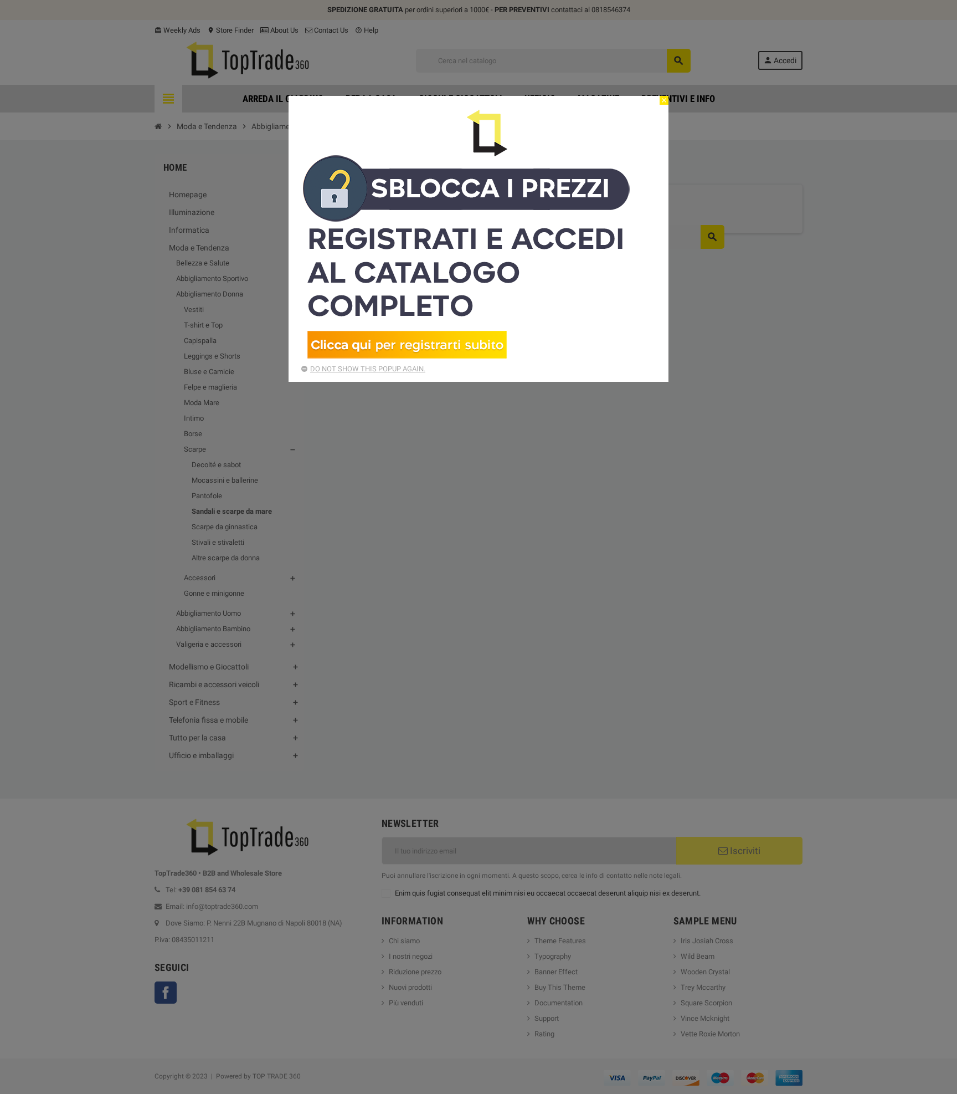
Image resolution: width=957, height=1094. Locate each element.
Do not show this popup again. (367, 369)
